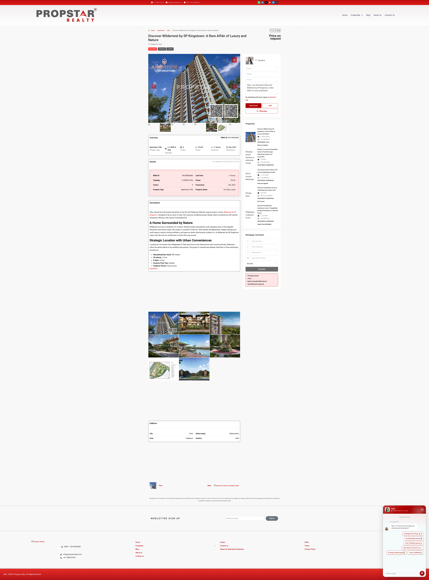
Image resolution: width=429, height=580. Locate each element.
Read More (154, 269)
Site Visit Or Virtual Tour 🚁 (412, 548)
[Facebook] (262, 2)
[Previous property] (153, 485)
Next (209, 486)
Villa (168, 30)
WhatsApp (263, 111)
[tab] (234, 60)
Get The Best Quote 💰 (413, 543)
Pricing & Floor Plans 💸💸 (413, 534)
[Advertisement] (194, 291)
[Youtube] (269, 2)
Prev (160, 486)
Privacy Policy (310, 549)
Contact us (390, 15)
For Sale (162, 49)
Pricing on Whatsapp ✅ (396, 552)
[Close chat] (422, 509)
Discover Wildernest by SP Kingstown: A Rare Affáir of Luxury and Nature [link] (266, 131)
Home (344, 15)
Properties (355, 15)
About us (377, 15)
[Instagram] (276, 2)
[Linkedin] (273, 2)
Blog (368, 15)
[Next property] (226, 485)
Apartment (161, 30)
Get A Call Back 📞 (415, 552)
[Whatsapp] (259, 2)
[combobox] (262, 263)
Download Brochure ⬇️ (414, 538)
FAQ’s (307, 542)
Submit (271, 518)
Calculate (261, 269)
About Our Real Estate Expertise (232, 549)
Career (222, 542)
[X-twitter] (266, 2)
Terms (307, 546)
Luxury (170, 49)
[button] (271, 30)
